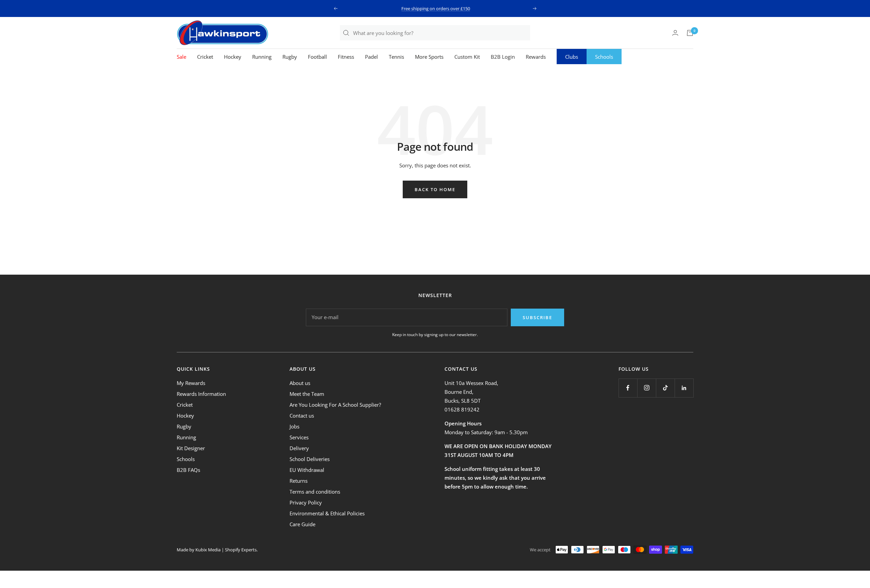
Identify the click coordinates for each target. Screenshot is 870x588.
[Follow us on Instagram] (646, 388)
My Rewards (191, 383)
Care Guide (302, 524)
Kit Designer (191, 448)
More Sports (429, 56)
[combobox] (441, 32)
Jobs (294, 426)
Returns (299, 480)
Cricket (205, 56)
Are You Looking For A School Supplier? (335, 404)
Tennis (396, 56)
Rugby (289, 56)
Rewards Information (201, 393)
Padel (371, 56)
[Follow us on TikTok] (665, 388)
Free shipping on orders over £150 (435, 8)
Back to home (435, 189)
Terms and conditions (315, 491)
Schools (604, 56)
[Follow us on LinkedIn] (684, 388)
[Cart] (689, 33)
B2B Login (503, 56)
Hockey (232, 56)
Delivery (299, 448)
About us (300, 383)
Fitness (346, 56)
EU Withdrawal (307, 469)
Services (299, 437)
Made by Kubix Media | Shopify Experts (217, 550)
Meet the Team (307, 393)
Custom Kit (467, 56)
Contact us (302, 415)
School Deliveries (310, 459)
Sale (181, 56)
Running (262, 56)
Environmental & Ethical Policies (327, 513)
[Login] (675, 33)
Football (317, 56)
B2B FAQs (188, 469)
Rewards (536, 56)
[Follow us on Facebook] (628, 388)
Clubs (571, 56)
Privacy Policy (306, 502)
